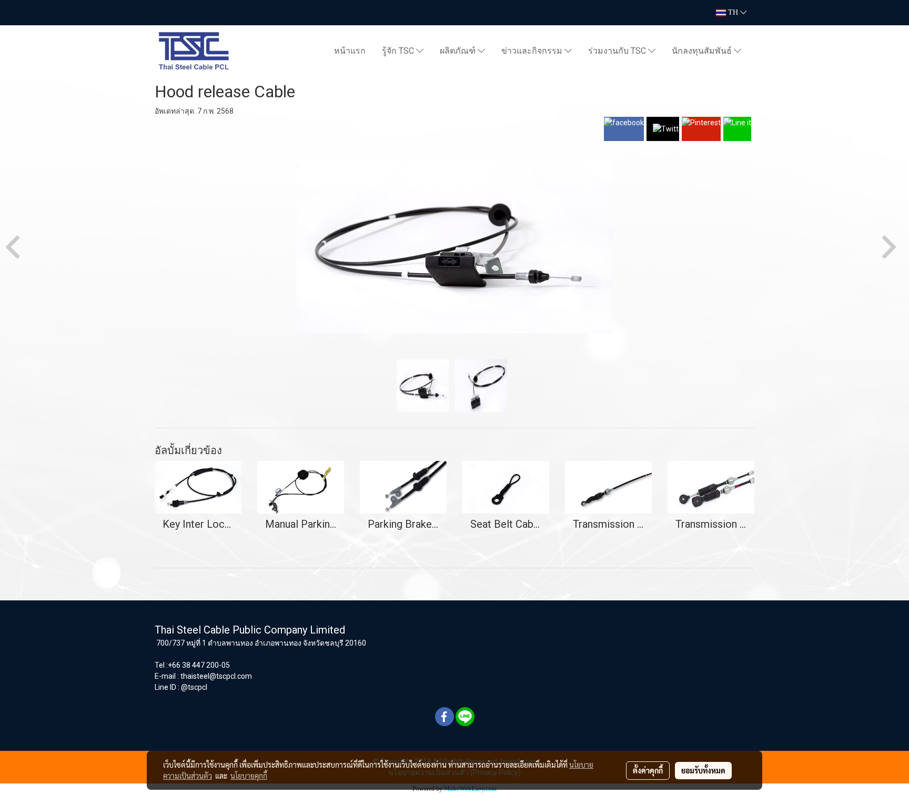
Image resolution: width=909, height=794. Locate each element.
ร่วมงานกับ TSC (618, 51)
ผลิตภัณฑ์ (459, 51)
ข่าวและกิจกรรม (532, 51)
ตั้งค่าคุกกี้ (648, 770)
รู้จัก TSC (399, 51)
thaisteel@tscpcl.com (216, 676)
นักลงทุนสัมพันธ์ (703, 51)
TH (733, 12)
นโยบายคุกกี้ (248, 775)
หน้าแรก (350, 51)
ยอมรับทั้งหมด (703, 770)
